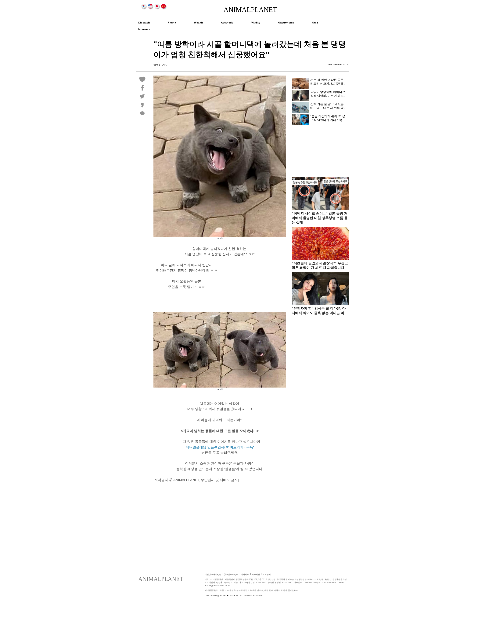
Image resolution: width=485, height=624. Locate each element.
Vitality (255, 22)
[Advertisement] (254, 283)
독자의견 (256, 574)
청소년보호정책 (231, 574)
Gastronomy (286, 22)
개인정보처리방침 (213, 574)
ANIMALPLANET (242, 9)
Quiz (315, 22)
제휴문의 (266, 574)
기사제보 (245, 574)
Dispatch (144, 22)
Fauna (172, 22)
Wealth (198, 22)
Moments (144, 29)
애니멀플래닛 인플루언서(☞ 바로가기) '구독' (220, 447)
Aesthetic (227, 22)
